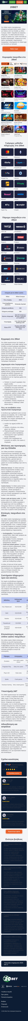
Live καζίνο (11, 63)
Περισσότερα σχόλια (14, 831)
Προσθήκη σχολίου (14, 773)
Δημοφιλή (4, 63)
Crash (17, 63)
